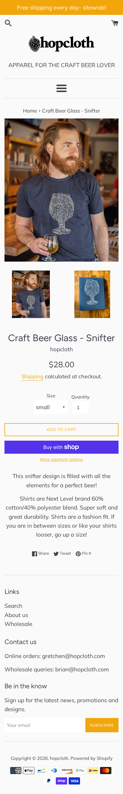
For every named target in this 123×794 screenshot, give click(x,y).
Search (13, 605)
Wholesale (18, 623)
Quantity (80, 397)
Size (51, 395)
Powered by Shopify (91, 758)
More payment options (61, 459)
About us (16, 615)
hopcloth (59, 758)
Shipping (32, 376)
